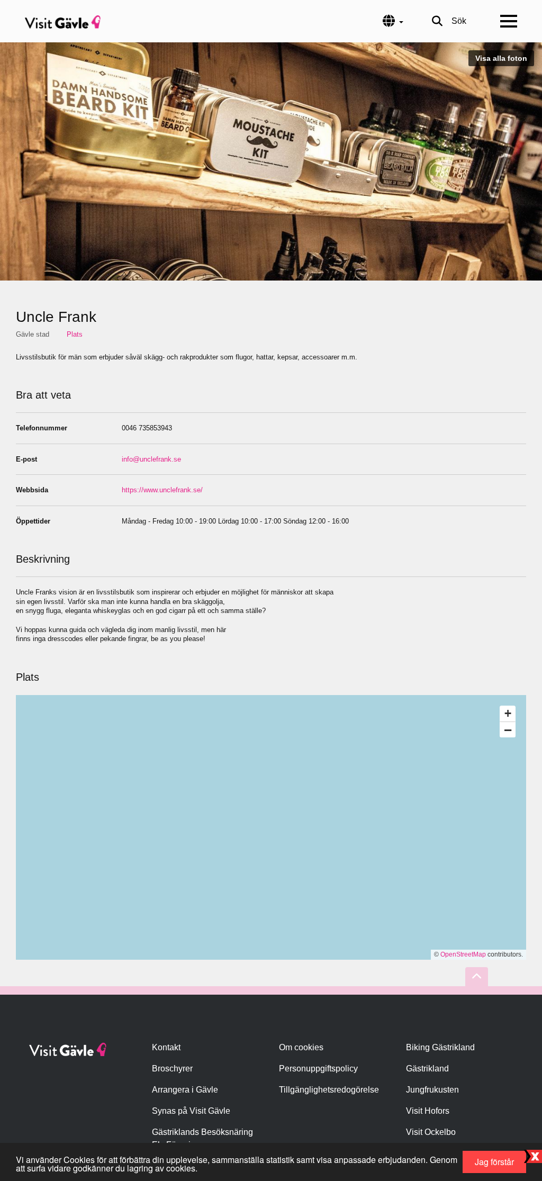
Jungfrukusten (432, 1089)
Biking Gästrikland (440, 1047)
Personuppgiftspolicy (318, 1068)
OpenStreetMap (463, 954)
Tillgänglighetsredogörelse (329, 1089)
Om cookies (301, 1047)
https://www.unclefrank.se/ (162, 490)
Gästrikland (427, 1068)
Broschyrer (172, 1068)
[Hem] (63, 21)
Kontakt (166, 1047)
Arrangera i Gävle (185, 1089)
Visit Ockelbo (431, 1132)
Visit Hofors (427, 1110)
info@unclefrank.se (151, 459)
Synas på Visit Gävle (191, 1110)
